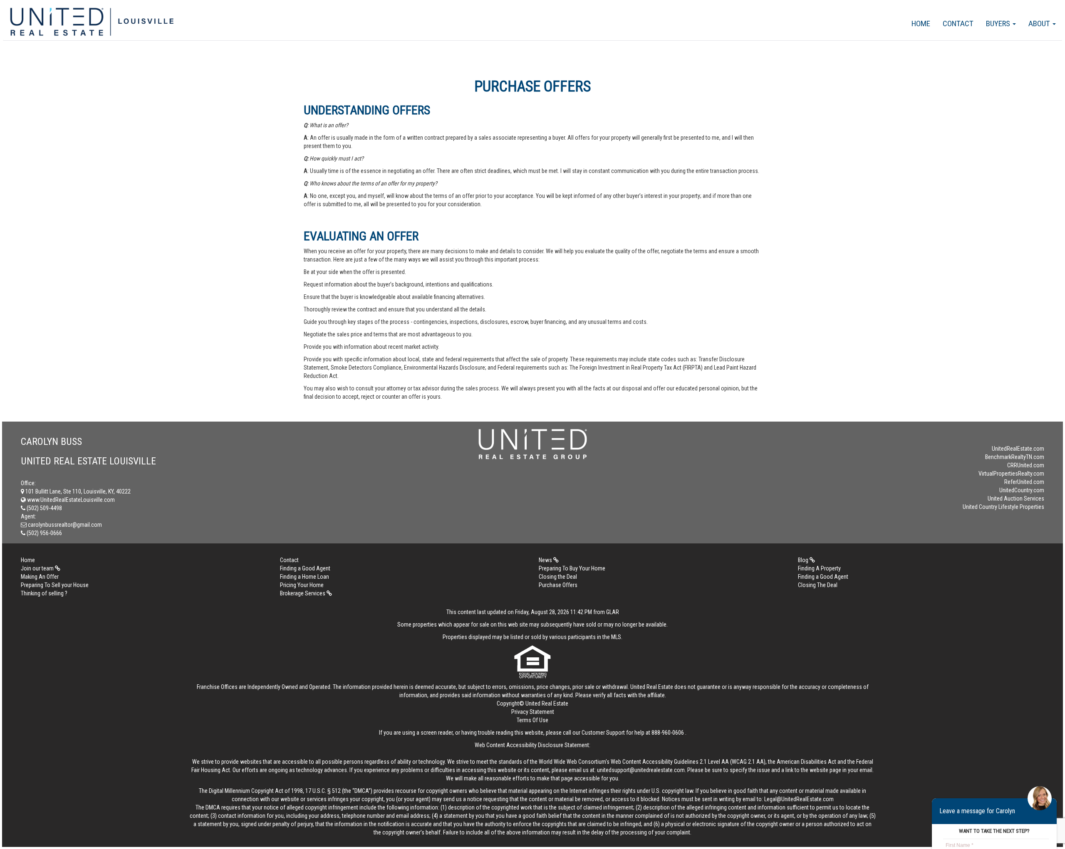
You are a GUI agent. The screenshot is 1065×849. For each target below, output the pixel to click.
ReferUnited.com (1024, 482)
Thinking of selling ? (44, 593)
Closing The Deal (817, 585)
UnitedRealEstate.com (1018, 448)
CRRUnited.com (1025, 465)
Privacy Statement (532, 711)
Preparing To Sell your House (55, 585)
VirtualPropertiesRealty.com (1011, 473)
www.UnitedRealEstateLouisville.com (70, 499)
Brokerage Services (303, 593)
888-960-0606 (667, 732)
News (546, 560)
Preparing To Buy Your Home (572, 568)
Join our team (38, 568)
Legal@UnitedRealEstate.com (799, 799)
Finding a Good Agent (305, 568)
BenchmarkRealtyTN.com (1014, 457)
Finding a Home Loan (304, 576)
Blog (804, 560)
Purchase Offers (558, 585)
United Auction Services (1016, 498)
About (1040, 23)
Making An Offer (40, 576)
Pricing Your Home (302, 585)
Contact (958, 23)
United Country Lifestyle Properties (1003, 506)
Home (920, 23)
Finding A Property (819, 568)
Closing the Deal (558, 576)
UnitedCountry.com (1021, 490)
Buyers (999, 23)
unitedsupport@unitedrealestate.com (641, 770)
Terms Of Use (532, 720)
